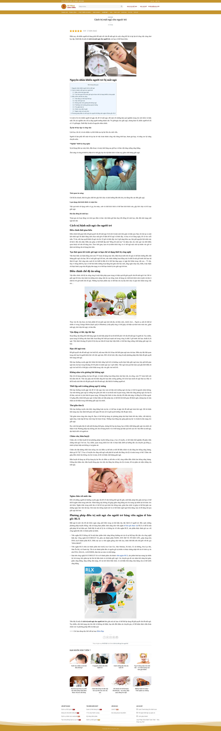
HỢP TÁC (157, 1)
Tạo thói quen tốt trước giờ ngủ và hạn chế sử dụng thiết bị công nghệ (94, 94)
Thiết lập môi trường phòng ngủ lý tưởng (85, 105)
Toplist (136, 12)
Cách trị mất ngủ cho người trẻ (120, 643)
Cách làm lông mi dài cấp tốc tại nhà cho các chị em (100, 690)
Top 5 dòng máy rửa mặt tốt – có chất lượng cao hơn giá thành (142, 667)
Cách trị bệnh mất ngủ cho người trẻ (82, 90)
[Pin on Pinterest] (113, 637)
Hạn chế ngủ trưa (79, 101)
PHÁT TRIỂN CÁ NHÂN (85, 12)
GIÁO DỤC (124, 12)
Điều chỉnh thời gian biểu (81, 92)
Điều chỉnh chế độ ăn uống (79, 96)
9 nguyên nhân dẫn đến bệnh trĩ (100, 667)
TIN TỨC (130, 12)
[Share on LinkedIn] (116, 637)
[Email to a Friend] (110, 637)
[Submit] (121, 6)
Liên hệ (152, 1)
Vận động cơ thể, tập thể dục (82, 98)
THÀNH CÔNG (72, 12)
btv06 (111, 24)
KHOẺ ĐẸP (105, 12)
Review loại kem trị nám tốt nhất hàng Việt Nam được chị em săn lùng (79, 690)
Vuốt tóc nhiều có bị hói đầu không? (79, 667)
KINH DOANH (96, 12)
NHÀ (111, 12)
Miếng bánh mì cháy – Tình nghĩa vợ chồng (142, 689)
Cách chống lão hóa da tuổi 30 (121, 667)
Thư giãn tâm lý (78, 107)
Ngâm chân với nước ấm (81, 111)
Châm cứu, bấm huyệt (80, 109)
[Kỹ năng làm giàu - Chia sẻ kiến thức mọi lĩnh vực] (68, 6)
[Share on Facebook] (104, 637)
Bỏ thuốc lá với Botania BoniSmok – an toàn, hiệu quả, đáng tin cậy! (121, 690)
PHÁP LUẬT (117, 12)
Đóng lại (96, 84)
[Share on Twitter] (107, 637)
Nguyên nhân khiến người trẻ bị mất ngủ (83, 88)
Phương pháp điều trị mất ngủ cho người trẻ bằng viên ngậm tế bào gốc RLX (93, 113)
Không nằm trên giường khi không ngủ (85, 103)
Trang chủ (64, 12)
